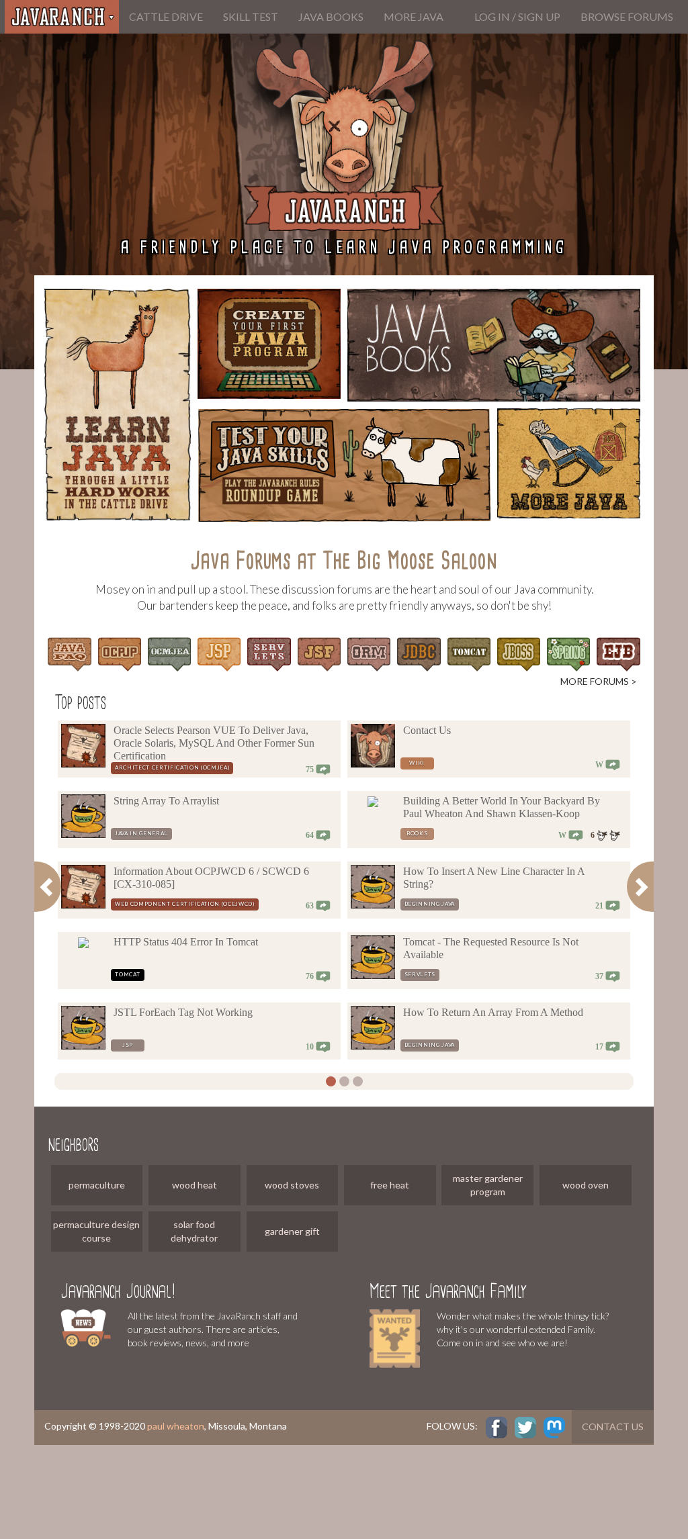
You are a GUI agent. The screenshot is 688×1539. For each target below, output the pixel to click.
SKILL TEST (250, 16)
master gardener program (488, 1184)
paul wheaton (175, 1426)
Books (416, 833)
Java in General (141, 833)
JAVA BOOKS (330, 16)
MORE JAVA (413, 16)
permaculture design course (96, 1231)
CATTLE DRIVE (166, 16)
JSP (127, 1044)
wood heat (194, 1185)
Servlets (419, 974)
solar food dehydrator (194, 1231)
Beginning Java (429, 903)
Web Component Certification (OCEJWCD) (185, 903)
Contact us (613, 1426)
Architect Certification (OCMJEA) (172, 767)
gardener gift (292, 1231)
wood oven (585, 1185)
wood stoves (292, 1185)
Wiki (417, 762)
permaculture (97, 1185)
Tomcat (127, 974)
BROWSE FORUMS (626, 16)
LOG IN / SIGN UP (517, 16)
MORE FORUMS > (598, 681)
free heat (389, 1185)
